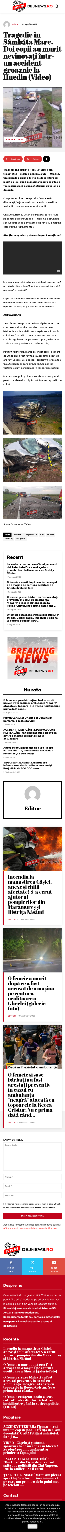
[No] (60, 1516)
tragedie (20, 538)
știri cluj (9, 538)
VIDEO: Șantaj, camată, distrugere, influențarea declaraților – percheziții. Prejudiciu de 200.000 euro (28, 765)
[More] (46, 159)
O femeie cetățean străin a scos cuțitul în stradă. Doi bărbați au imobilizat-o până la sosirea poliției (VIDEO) (33, 618)
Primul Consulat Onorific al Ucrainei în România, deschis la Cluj (27, 719)
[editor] (7, 24)
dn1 (42, 534)
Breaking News (15, 139)
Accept (32, 1526)
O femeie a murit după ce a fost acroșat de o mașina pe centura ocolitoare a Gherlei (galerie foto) (32, 585)
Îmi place (11, 1259)
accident (18, 534)
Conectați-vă (32, 1259)
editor (15, 24)
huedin (50, 534)
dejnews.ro (31, 534)
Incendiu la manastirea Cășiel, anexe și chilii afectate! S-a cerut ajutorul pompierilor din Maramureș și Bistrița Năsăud (31, 568)
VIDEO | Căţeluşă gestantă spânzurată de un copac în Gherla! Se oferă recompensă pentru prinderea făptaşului (30, 1447)
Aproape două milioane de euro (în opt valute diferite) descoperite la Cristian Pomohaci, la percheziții (28, 750)
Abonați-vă (54, 1259)
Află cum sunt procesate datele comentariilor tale (30, 1228)
